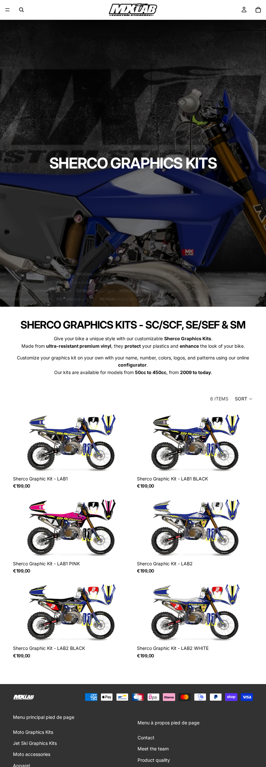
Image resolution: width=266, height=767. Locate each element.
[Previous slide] (22, 443)
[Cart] (258, 10)
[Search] (21, 10)
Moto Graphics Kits (33, 732)
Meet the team (153, 748)
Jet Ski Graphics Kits (35, 743)
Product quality (154, 760)
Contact (146, 737)
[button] (244, 399)
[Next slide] (119, 443)
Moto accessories (31, 754)
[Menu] (7, 9)
